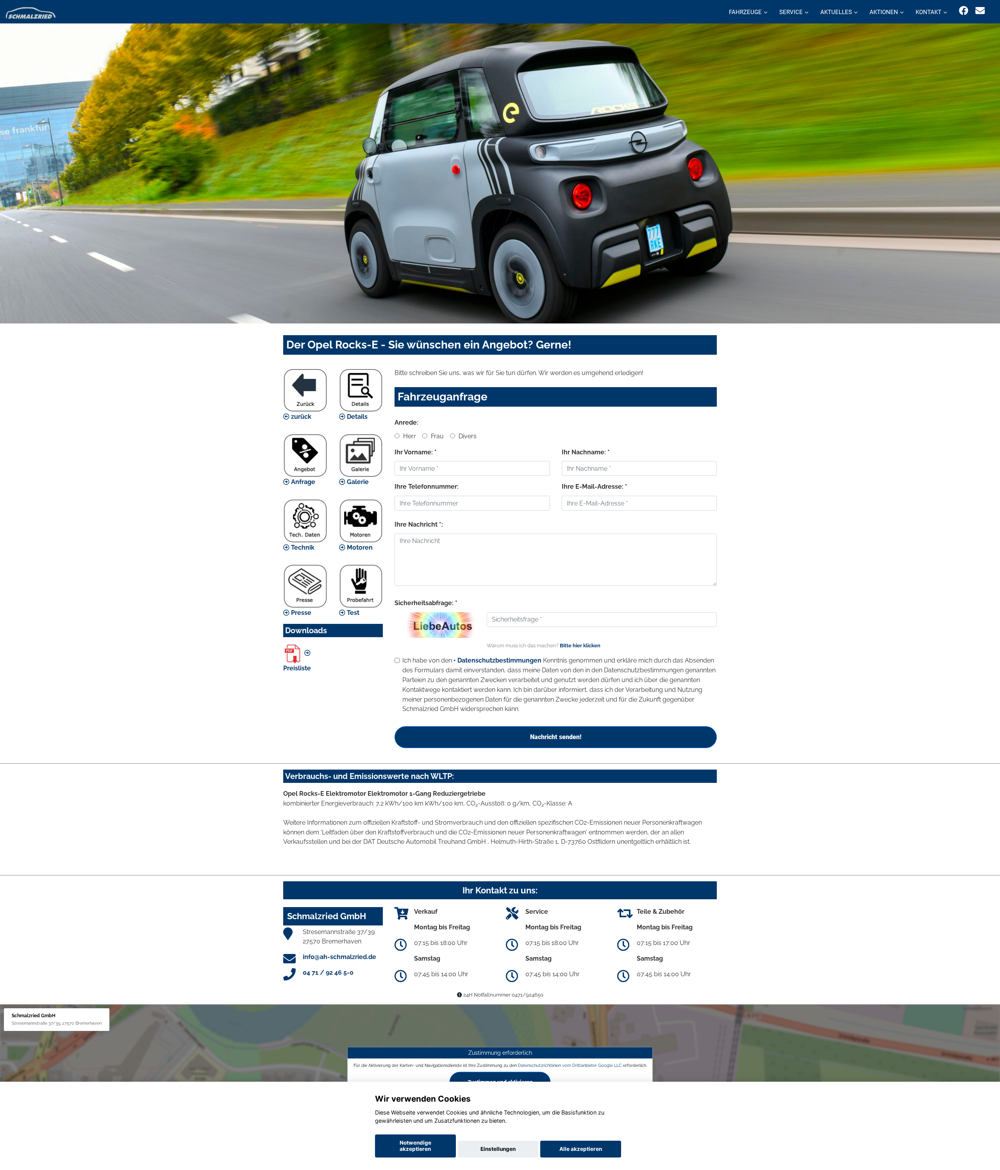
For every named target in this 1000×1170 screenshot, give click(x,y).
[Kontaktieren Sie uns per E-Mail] (980, 10)
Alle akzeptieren (580, 1149)
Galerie (357, 482)
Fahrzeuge (745, 12)
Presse (300, 612)
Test (352, 612)
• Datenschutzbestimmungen (497, 660)
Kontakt (928, 12)
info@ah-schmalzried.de (339, 957)
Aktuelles (836, 12)
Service (791, 12)
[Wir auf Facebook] (963, 10)
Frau (436, 436)
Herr (409, 436)
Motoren (359, 547)
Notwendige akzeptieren (415, 1146)
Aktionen (884, 12)
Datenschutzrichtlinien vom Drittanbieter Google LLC (570, 1065)
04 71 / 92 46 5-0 (328, 972)
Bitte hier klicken (580, 645)
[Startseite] (30, 13)
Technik (301, 547)
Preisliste (297, 668)
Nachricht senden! (555, 737)
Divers (467, 436)
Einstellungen (498, 1149)
